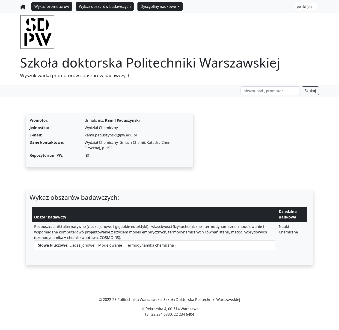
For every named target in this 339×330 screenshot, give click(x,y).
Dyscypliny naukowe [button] (158, 6)
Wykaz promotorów (51, 6)
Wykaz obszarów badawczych (105, 6)
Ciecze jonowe (81, 245)
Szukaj (310, 90)
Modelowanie (110, 245)
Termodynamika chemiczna (150, 245)
